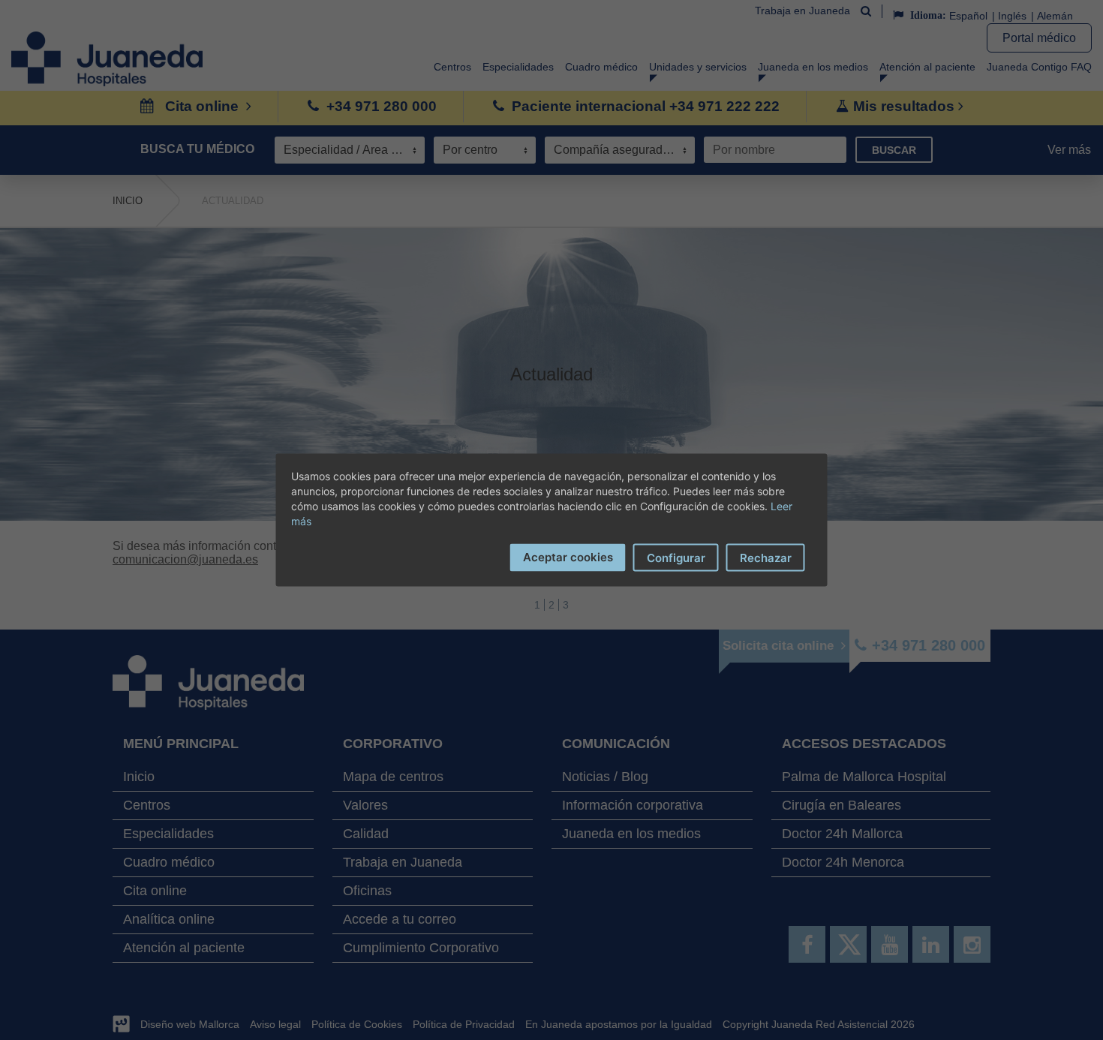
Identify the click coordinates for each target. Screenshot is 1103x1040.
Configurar (676, 558)
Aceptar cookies (568, 557)
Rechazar (766, 558)
